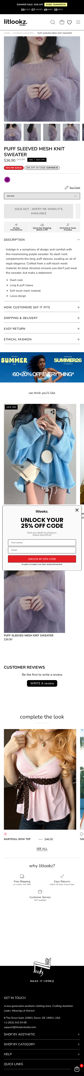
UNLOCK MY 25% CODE (42, 559)
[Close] (77, 510)
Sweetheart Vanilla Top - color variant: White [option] (81, 834)
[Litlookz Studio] (15, 22)
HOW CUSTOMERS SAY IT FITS (27, 307)
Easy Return (14, 329)
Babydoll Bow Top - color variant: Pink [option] (5, 834)
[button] (52, 22)
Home (7, 33)
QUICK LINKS (13, 1064)
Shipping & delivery (21, 318)
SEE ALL (42, 848)
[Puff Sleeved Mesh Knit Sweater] (12, 132)
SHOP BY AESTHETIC (19, 1034)
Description (14, 240)
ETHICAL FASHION (18, 339)
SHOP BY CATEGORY (19, 1044)
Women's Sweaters (24, 33)
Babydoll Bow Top (17, 839)
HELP (8, 1054)
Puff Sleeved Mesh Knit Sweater (29, 635)
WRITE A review (42, 683)
